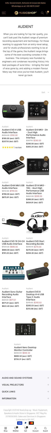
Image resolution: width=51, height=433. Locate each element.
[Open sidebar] (3, 219)
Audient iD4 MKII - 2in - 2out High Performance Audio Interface (37, 133)
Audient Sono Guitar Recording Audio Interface (12, 294)
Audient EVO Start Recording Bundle (35, 242)
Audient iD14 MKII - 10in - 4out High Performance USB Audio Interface (35, 189)
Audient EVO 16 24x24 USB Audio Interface (13, 242)
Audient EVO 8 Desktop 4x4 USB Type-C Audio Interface (35, 295)
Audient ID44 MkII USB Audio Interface (13, 186)
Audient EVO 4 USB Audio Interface (11, 131)
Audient (5, 126)
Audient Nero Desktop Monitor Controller (25, 348)
